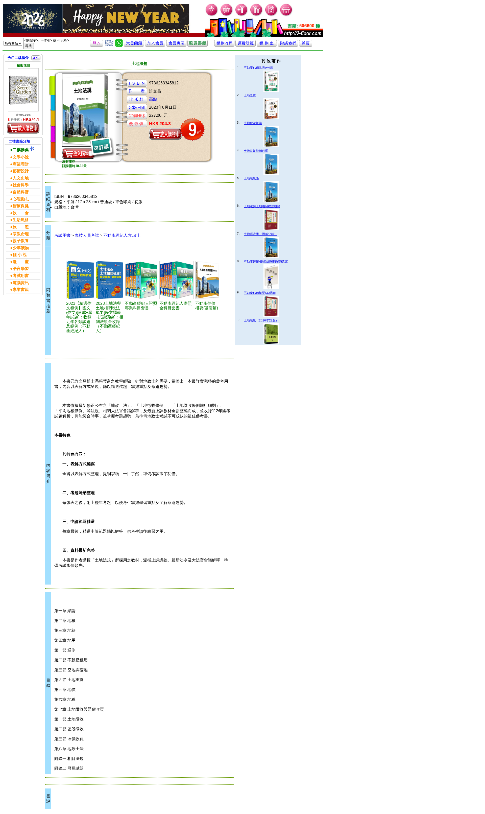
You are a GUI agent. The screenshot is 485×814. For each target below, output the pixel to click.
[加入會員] (242, 15)
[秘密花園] (23, 89)
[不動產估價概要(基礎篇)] (207, 280)
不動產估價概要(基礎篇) (260, 293)
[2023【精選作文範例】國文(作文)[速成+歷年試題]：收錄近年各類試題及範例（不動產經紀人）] (80, 280)
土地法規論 (251, 178)
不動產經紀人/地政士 (122, 235)
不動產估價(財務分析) (258, 67)
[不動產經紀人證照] (141, 280)
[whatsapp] (119, 45)
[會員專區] (176, 45)
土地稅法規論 (253, 123)
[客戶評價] (109, 45)
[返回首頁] (305, 45)
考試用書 (62, 235)
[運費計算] (245, 45)
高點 (153, 99)
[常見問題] (271, 15)
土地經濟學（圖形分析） (260, 234)
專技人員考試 (87, 235)
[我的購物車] (227, 15)
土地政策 (250, 95)
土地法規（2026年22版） (261, 320)
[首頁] (286, 15)
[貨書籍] (197, 45)
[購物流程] (224, 45)
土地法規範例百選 (256, 151)
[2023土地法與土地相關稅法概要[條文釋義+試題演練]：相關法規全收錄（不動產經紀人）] (110, 280)
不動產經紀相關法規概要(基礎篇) (266, 261)
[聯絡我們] (288, 45)
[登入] (96, 45)
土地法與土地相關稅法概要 (262, 206)
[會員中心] (256, 15)
